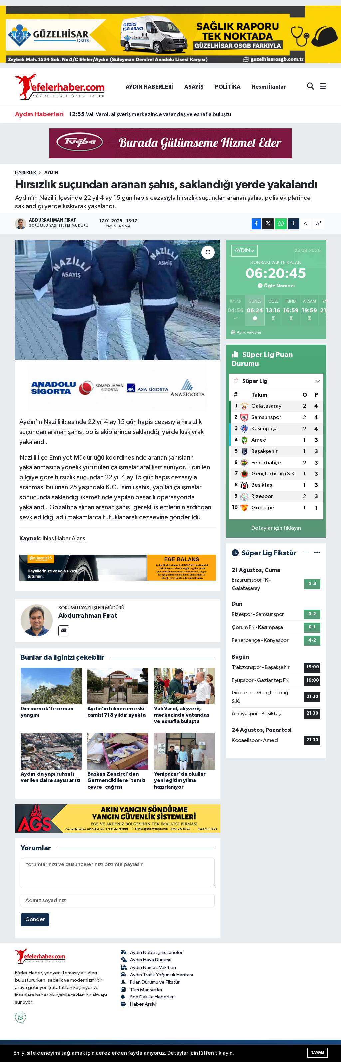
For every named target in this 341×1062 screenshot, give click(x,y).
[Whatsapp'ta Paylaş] (281, 223)
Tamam (317, 1052)
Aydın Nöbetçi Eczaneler (156, 952)
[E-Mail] (63, 630)
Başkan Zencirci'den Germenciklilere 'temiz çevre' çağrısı (116, 780)
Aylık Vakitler (249, 332)
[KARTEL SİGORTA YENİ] (118, 387)
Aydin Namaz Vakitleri (153, 967)
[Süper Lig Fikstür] (317, 553)
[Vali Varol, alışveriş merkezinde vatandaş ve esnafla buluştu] (184, 686)
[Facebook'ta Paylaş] (256, 223)
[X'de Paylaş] (268, 223)
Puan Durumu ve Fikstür (155, 982)
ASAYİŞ (194, 87)
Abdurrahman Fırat (87, 615)
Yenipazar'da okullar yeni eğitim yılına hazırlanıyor (180, 780)
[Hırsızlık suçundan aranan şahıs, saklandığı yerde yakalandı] (117, 300)
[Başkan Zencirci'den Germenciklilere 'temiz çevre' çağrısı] (117, 751)
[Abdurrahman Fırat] (37, 620)
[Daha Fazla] (293, 223)
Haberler (25, 172)
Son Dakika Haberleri (152, 997)
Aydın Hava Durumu (150, 959)
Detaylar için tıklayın (276, 528)
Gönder (35, 919)
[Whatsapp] (20, 1017)
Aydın (51, 172)
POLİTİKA (228, 87)
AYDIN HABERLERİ (149, 87)
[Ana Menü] (320, 87)
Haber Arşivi (143, 1004)
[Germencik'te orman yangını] (51, 686)
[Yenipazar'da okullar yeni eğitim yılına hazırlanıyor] (184, 751)
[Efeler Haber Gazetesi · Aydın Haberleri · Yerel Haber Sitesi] (59, 86)
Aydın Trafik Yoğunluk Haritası (161, 974)
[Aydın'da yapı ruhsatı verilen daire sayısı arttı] (51, 751)
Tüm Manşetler (146, 989)
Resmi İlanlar (269, 87)
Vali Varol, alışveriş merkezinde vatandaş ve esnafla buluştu (150, 114)
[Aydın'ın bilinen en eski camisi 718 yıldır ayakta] (117, 686)
